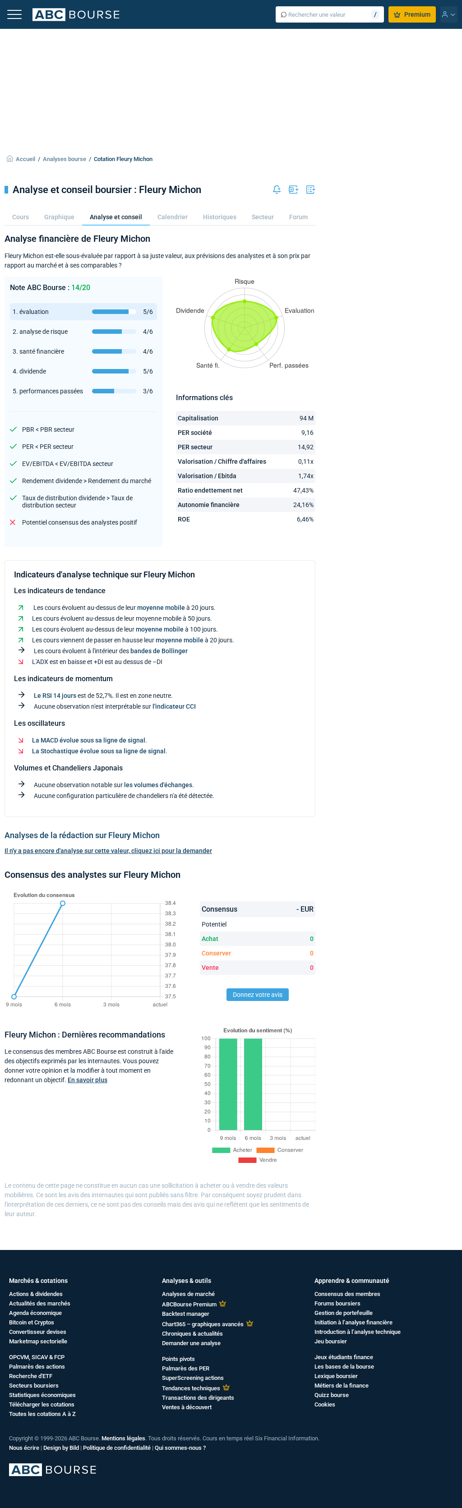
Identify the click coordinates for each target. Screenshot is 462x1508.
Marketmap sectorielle (38, 1341)
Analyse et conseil (116, 217)
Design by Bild (61, 1447)
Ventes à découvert (187, 1407)
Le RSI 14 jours (55, 695)
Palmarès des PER (185, 1368)
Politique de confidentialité (117, 1447)
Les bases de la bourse (344, 1366)
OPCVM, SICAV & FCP (37, 1357)
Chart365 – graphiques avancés (203, 1324)
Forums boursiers (337, 1303)
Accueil (25, 159)
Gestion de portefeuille (343, 1313)
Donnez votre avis (257, 994)
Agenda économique (35, 1313)
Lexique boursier (336, 1376)
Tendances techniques (191, 1388)
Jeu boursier (330, 1341)
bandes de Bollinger (159, 651)
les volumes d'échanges (158, 785)
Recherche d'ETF (30, 1376)
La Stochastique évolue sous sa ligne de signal (99, 751)
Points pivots (178, 1359)
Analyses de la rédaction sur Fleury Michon (82, 835)
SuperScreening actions (193, 1377)
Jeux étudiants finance (343, 1357)
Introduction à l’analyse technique (357, 1331)
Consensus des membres (347, 1294)
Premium (417, 14)
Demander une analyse (191, 1343)
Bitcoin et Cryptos (31, 1322)
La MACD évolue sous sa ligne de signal (88, 740)
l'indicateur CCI (174, 706)
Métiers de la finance (341, 1385)
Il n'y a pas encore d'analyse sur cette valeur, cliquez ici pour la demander (108, 850)
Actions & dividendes (36, 1294)
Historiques (219, 217)
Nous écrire (24, 1447)
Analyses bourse (64, 159)
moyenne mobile (161, 607)
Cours (20, 217)
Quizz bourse (331, 1395)
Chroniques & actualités (192, 1333)
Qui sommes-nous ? (180, 1447)
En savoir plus (87, 1080)
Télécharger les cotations (41, 1404)
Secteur (263, 217)
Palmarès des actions (37, 1366)
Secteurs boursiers (34, 1385)
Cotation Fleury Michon (123, 159)
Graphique (59, 217)
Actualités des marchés (39, 1303)
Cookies (324, 1404)
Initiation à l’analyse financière (353, 1322)
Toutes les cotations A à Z (42, 1414)
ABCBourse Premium (189, 1304)
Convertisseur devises (37, 1331)
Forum (298, 217)
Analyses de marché (188, 1294)
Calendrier (172, 217)
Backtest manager (185, 1313)
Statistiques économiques (42, 1395)
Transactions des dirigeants (198, 1397)
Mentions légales (123, 1438)
